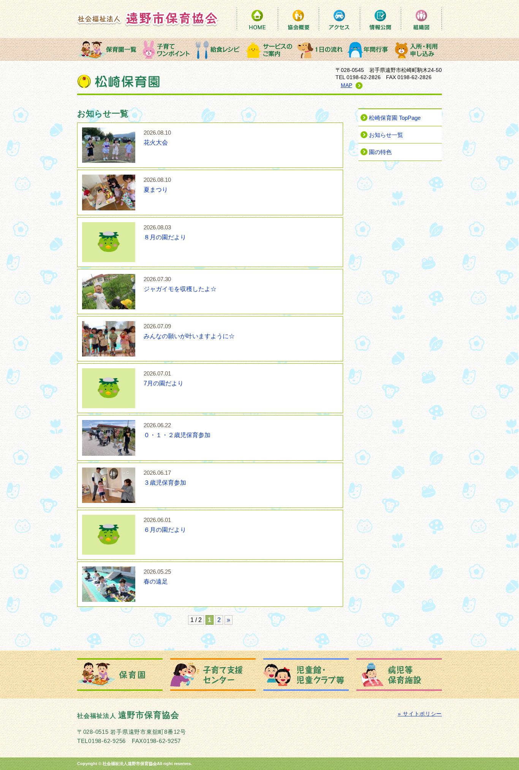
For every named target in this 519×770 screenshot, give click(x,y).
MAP (346, 85)
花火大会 (157, 138)
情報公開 (380, 19)
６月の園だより (165, 525)
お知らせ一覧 (386, 135)
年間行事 (368, 49)
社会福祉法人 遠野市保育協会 (147, 19)
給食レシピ (218, 49)
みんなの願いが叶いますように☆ (189, 331)
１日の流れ (320, 49)
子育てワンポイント (166, 49)
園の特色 (380, 152)
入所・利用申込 (417, 49)
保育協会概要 (298, 19)
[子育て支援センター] (213, 674)
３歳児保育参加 (165, 478)
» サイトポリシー (420, 714)
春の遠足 (157, 577)
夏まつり (157, 185)
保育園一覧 (108, 49)
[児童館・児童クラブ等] (306, 674)
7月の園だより (164, 379)
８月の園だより (165, 232)
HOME (257, 19)
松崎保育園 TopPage (395, 118)
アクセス (339, 19)
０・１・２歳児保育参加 (177, 430)
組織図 (421, 19)
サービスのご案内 (269, 49)
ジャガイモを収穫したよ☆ (180, 284)
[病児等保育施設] (399, 674)
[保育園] (120, 674)
